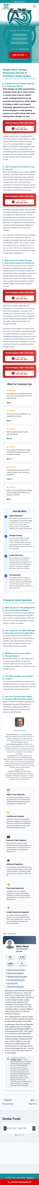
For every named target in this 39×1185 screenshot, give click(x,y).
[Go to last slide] (5, 1128)
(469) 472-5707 (19, 1)
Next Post (33, 1102)
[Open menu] (35, 6)
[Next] (33, 1128)
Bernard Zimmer (11, 1128)
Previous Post (8, 1102)
